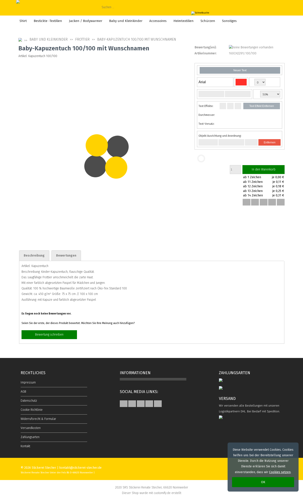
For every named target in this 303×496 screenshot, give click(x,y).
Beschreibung (34, 255)
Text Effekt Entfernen (261, 106)
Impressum (28, 382)
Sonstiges (229, 21)
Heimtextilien (183, 21)
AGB (23, 391)
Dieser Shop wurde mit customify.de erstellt (151, 493)
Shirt (23, 21)
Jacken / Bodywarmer (85, 21)
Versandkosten (31, 428)
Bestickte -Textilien (48, 21)
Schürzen (208, 21)
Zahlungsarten (30, 437)
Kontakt (25, 446)
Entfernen (269, 142)
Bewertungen (66, 255)
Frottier (82, 39)
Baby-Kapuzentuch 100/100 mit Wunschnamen (136, 39)
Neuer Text (239, 70)
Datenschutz (29, 401)
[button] (246, 202)
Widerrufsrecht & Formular (38, 419)
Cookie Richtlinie (32, 410)
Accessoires (158, 21)
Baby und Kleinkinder (125, 21)
